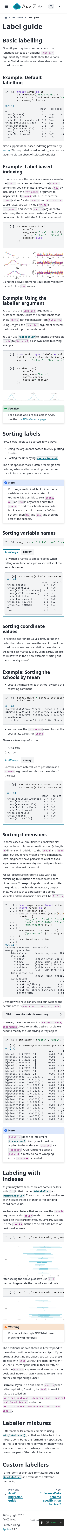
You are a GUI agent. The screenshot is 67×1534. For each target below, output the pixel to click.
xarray (6, 150)
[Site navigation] (6, 6)
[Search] (51, 6)
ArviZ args (11, 552)
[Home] (5, 17)
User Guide (17, 17)
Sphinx (7, 1529)
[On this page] (60, 6)
